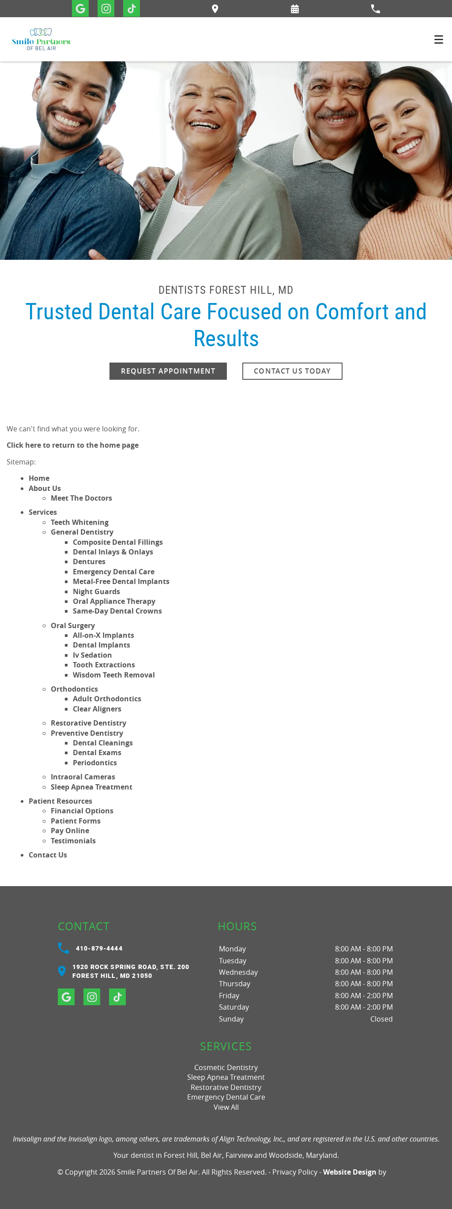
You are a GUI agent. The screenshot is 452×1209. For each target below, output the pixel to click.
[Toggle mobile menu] (439, 39)
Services (43, 512)
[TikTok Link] (131, 8)
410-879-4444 (99, 948)
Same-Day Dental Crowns (117, 611)
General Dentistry (82, 532)
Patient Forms (76, 821)
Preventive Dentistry (87, 733)
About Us (45, 488)
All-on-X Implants (103, 635)
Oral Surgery (73, 625)
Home (39, 478)
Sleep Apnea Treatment (91, 787)
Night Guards (96, 591)
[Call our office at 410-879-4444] (375, 8)
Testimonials (73, 841)
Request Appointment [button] (168, 371)
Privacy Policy (294, 1172)
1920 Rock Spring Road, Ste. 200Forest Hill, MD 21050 (131, 971)
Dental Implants (101, 645)
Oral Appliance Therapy (114, 601)
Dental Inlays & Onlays (113, 552)
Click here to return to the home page (73, 445)
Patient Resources (60, 801)
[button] (295, 8)
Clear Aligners (97, 709)
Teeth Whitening (80, 522)
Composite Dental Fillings (118, 542)
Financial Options (82, 811)
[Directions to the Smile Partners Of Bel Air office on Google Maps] (215, 8)
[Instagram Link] (106, 8)
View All (226, 1107)
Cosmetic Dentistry (226, 1067)
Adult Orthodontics (107, 699)
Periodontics (95, 762)
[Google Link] (80, 8)
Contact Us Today (292, 371)
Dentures (89, 561)
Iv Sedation (92, 655)
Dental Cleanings (103, 743)
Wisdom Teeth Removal (114, 675)
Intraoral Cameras (83, 777)
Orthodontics (74, 689)
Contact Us (48, 855)
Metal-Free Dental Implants (121, 581)
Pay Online (70, 830)
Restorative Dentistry (88, 723)
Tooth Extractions (104, 665)
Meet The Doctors (81, 498)
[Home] (41, 39)
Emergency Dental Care (113, 571)
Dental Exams (97, 752)
